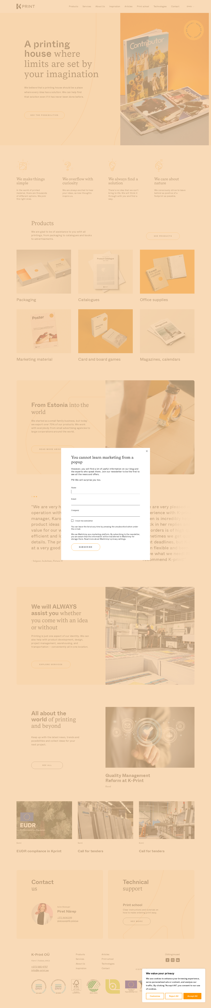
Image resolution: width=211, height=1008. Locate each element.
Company (75, 510)
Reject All (173, 996)
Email (73, 499)
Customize (155, 996)
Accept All (192, 996)
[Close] (147, 451)
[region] (173, 985)
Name (73, 488)
